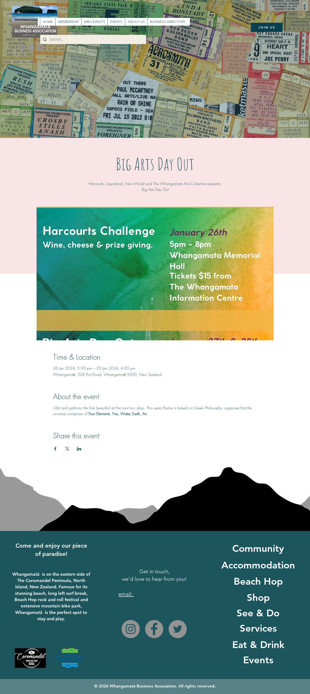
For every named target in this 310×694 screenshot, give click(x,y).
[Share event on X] (67, 449)
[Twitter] (40, 47)
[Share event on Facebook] (55, 449)
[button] (116, 22)
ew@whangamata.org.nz (162, 594)
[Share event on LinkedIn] (79, 449)
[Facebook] (31, 47)
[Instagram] (22, 47)
